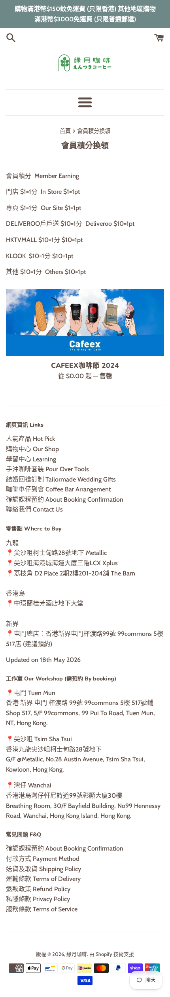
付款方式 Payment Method (42, 858)
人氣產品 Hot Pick (30, 438)
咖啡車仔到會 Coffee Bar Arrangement (58, 489)
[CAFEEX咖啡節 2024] (85, 322)
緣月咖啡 (76, 954)
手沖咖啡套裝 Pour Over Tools (47, 469)
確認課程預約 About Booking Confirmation (64, 499)
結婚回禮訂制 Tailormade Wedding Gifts (61, 479)
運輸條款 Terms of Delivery (43, 879)
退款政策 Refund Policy (38, 889)
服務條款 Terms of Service (41, 909)
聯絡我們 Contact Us (34, 509)
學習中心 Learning (31, 459)
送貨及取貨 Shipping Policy (43, 869)
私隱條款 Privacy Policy (38, 899)
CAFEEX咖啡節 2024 (85, 365)
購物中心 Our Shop (32, 449)
